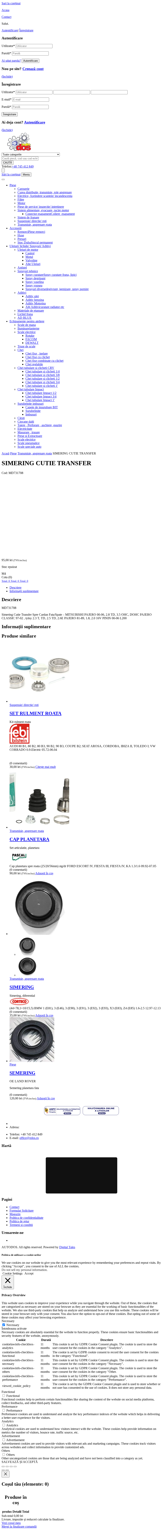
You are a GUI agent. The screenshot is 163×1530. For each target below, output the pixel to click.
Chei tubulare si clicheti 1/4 (42, 371)
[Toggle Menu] (3, 179)
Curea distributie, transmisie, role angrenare (44, 192)
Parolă (6, 53)
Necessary (12, 1325)
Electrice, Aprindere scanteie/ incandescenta (44, 196)
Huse (20, 235)
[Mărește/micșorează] (3, 1466)
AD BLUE (24, 317)
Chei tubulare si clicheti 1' (41, 385)
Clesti (21, 418)
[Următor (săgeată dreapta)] (7, 1470)
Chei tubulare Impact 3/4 (40, 396)
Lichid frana (25, 314)
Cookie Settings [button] (12, 1273)
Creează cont (33, 69)
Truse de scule (26, 346)
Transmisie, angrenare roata (34, 224)
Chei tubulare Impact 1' (40, 400)
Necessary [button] (8, 1321)
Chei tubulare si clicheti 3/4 (42, 382)
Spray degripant (35, 278)
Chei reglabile (34, 364)
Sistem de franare (28, 217)
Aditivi (21, 292)
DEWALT (32, 342)
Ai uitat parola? (11, 60)
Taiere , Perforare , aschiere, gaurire (39, 425)
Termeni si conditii (21, 1225)
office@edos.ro (29, 1138)
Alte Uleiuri (32, 264)
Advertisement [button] (11, 1436)
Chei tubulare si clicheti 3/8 (42, 375)
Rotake (29, 335)
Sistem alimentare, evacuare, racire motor (43, 210)
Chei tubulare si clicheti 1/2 (42, 378)
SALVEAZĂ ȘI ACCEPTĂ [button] (20, 1462)
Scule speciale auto (29, 446)
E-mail (7, 99)
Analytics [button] (8, 1421)
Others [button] (6, 1450)
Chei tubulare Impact (30, 389)
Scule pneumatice (28, 443)
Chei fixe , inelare (36, 353)
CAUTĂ (7, 162)
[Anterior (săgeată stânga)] (3, 1470)
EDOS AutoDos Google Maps (81, 1175)
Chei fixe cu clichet (37, 357)
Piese (13, 185)
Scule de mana (26, 325)
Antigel (22, 267)
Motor (21, 203)
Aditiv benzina (34, 299)
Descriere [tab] (15, 587)
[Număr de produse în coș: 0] (3, 170)
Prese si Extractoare (29, 436)
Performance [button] (9, 1406)
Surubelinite (33, 410)
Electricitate (24, 428)
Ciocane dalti (25, 421)
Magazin (15, 1214)
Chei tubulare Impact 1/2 (40, 393)
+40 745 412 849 (23, 166)
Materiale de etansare (30, 310)
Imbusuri (31, 414)
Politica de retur (19, 1221)
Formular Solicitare (22, 1210)
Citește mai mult (45, 766)
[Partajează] (11, 1466)
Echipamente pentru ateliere (27, 321)
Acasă (5, 453)
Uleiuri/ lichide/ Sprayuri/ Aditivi (30, 246)
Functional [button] (8, 1391)
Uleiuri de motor (27, 249)
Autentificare (10, 30)
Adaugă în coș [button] (44, 873)
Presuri (21, 239)
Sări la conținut (11, 174)
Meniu (26, 174)
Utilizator (8, 46)
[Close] (6, 1474)
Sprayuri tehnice (27, 271)
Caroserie (23, 188)
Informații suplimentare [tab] (24, 591)
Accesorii (15, 228)
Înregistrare (26, 30)
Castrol (29, 253)
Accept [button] (28, 1273)
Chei (20, 350)
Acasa (5, 10)
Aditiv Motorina (35, 303)
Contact (6, 17)
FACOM (31, 339)
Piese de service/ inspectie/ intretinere (40, 206)
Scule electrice (26, 332)
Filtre (20, 199)
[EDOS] (19, 150)
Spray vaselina (34, 282)
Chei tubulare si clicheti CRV (35, 368)
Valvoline (31, 260)
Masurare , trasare (28, 432)
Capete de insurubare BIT (41, 407)
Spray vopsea (33, 285)
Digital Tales (67, 1247)
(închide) (7, 76)
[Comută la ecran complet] (7, 1466)
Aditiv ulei (32, 296)
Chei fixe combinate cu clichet (44, 360)
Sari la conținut (11, 3)
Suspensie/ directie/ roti (32, 221)
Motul (29, 256)
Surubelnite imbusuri (30, 403)
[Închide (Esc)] (15, 1466)
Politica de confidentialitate (26, 1217)
